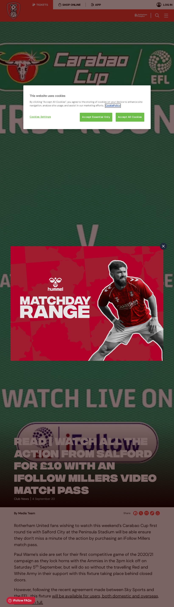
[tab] (163, 246)
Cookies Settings (40, 116)
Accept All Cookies (130, 117)
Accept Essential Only (96, 117)
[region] (87, 107)
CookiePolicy (112, 105)
